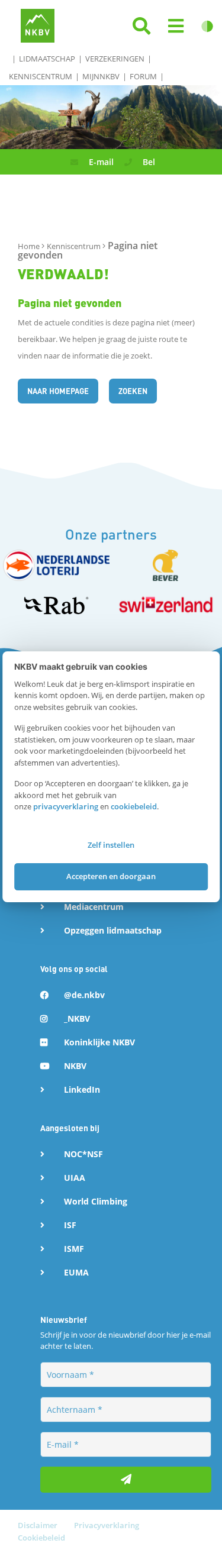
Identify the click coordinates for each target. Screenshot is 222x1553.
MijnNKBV (101, 76)
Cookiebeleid (41, 1537)
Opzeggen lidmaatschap (113, 930)
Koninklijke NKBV (99, 1042)
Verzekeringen (114, 58)
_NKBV (77, 1018)
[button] (175, 26)
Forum (143, 76)
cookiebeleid (134, 806)
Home (29, 246)
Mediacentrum (94, 906)
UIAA (74, 1177)
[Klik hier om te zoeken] (141, 26)
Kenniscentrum (40, 76)
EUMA (76, 1272)
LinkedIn (82, 1089)
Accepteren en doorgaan (111, 876)
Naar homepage (58, 391)
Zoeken (132, 391)
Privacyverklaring (106, 1525)
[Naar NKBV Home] (37, 25)
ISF (70, 1225)
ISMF (74, 1248)
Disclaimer (38, 1525)
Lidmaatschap (47, 58)
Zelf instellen (111, 845)
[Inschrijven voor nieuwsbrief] (125, 1480)
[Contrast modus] (207, 27)
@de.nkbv (84, 994)
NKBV (75, 1065)
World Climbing (95, 1201)
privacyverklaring (65, 806)
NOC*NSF (83, 1154)
